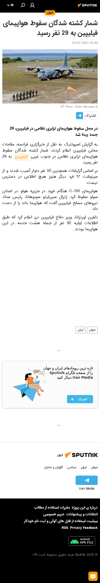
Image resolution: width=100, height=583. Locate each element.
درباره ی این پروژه (85, 507)
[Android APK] (82, 542)
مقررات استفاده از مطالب (52, 507)
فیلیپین (21, 157)
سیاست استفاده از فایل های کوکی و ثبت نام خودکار (61, 521)
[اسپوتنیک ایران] (88, 7)
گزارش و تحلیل (53, 467)
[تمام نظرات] (93, 576)
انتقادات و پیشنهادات (82, 514)
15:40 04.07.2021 (85, 43)
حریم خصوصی (53, 514)
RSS (65, 528)
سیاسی (71, 467)
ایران (80, 330)
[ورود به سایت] (32, 5)
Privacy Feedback (84, 528)
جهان (92, 330)
